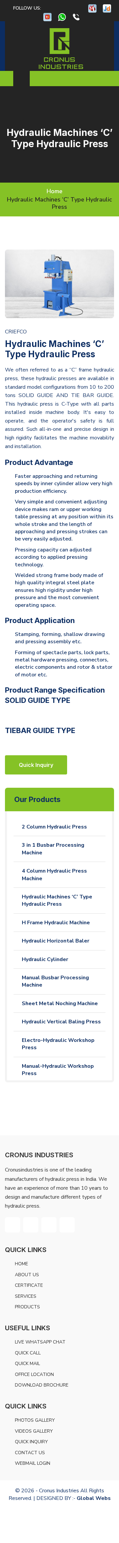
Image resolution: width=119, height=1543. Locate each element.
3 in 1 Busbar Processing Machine (53, 848)
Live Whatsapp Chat (40, 1342)
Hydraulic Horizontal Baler (55, 940)
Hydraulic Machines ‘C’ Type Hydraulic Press (57, 900)
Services (25, 1296)
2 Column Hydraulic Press (54, 826)
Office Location (34, 1374)
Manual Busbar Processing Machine (55, 981)
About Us (27, 1275)
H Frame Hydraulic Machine (56, 922)
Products (27, 1307)
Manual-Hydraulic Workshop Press (58, 1069)
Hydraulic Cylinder (45, 959)
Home (54, 191)
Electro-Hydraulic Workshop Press (58, 1044)
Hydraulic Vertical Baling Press (61, 1021)
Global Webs (94, 1498)
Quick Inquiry (31, 1442)
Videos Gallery (34, 1431)
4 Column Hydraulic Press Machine (54, 874)
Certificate (29, 1285)
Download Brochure (41, 1385)
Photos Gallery (35, 1420)
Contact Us (30, 1453)
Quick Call (28, 1353)
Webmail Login (32, 1463)
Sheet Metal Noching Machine (60, 1003)
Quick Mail (27, 1363)
